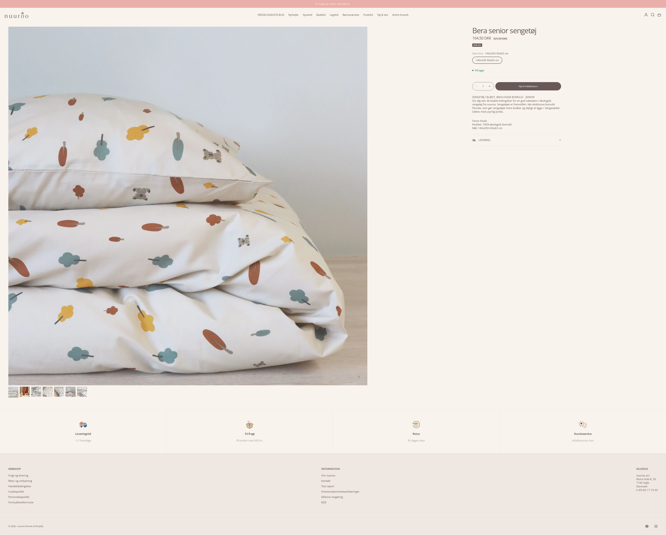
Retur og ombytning (20, 481)
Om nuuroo (328, 475)
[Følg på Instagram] (656, 526)
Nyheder (293, 14)
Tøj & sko (382, 14)
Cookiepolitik (16, 491)
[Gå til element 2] (25, 392)
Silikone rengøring (332, 497)
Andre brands (400, 14)
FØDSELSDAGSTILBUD (271, 14)
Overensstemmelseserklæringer (340, 491)
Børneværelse (351, 14)
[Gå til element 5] (59, 392)
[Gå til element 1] (13, 392)
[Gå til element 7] (82, 392)
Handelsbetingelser (19, 486)
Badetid (321, 14)
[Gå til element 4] (48, 392)
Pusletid (368, 14)
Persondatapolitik (18, 497)
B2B (323, 502)
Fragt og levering (18, 475)
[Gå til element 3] (36, 392)
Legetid (334, 14)
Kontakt (325, 481)
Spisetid (307, 14)
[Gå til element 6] (71, 392)
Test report (327, 486)
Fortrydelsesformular (21, 502)
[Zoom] (359, 377)
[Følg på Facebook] (647, 526)
